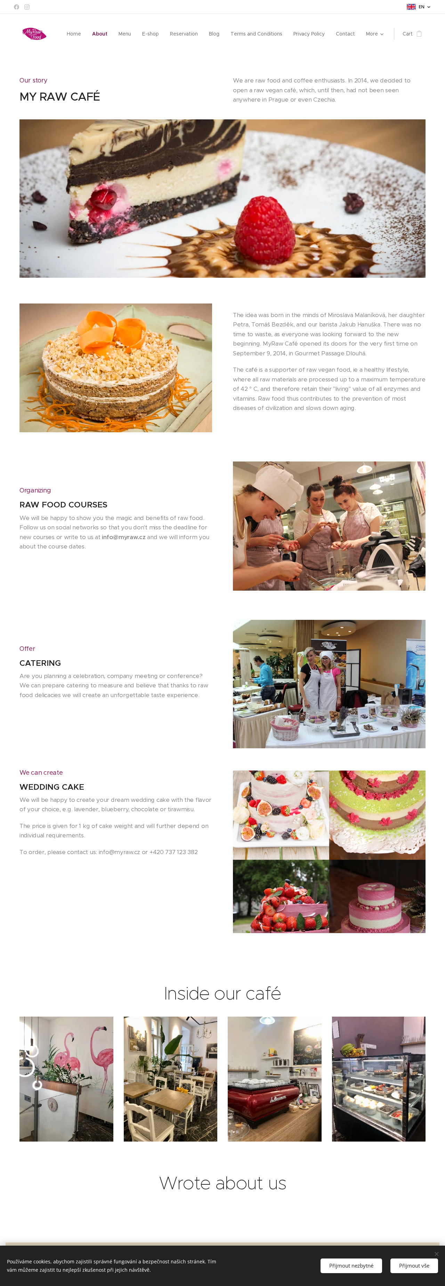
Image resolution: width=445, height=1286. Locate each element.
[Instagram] (27, 7)
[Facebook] (16, 7)
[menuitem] (76, 33)
